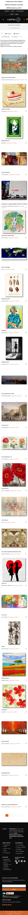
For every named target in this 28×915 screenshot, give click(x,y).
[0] (26, 19)
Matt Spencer (5, 237)
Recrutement (19, 853)
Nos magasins (6, 852)
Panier (16, 14)
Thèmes (8, 33)
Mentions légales (13, 911)
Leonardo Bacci (5, 174)
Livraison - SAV (6, 848)
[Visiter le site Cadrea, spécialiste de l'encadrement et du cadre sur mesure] (5, 829)
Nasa (3, 269)
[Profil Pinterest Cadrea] (24, 861)
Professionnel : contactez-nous (7, 860)
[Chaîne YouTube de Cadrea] (17, 862)
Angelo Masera (5, 680)
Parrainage (18, 849)
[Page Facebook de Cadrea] (16, 861)
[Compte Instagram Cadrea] (19, 861)
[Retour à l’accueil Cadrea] (14, 19)
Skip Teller (4, 111)
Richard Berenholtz (6, 396)
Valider (14, 889)
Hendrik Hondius (6, 554)
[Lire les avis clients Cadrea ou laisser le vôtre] (7, 904)
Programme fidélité (20, 847)
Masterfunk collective (7, 585)
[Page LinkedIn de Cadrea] (22, 861)
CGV (6, 911)
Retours (5, 850)
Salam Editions (5, 301)
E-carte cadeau (20, 11)
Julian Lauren (5, 364)
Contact (13, 11)
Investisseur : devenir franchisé (7, 869)
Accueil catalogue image (14, 28)
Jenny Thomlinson (6, 490)
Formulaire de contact (6, 845)
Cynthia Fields (5, 648)
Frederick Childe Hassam (7, 79)
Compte (12, 14)
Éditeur (17, 33)
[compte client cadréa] (24, 19)
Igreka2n (4, 143)
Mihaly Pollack (5, 427)
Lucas (3, 522)
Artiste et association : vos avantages (7, 864)
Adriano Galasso (5, 743)
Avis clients (17, 913)
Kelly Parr (4, 712)
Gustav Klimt (5, 775)
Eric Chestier (5, 459)
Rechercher (6, 37)
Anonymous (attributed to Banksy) (10, 206)
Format (15, 37)
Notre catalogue (20, 851)
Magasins (7, 11)
